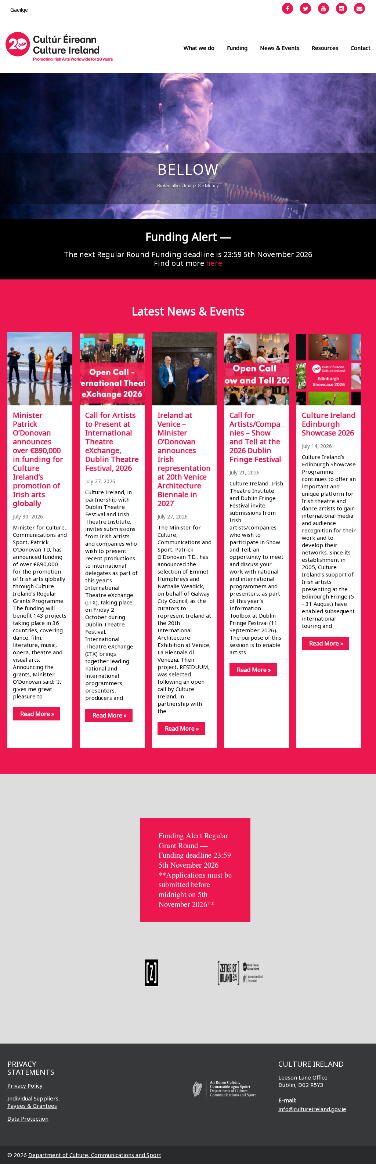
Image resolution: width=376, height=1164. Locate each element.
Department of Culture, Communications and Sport (94, 1154)
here (214, 263)
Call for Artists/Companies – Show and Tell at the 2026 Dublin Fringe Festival (255, 437)
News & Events (279, 47)
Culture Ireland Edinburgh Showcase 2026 (329, 424)
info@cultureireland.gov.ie (312, 1109)
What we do (199, 47)
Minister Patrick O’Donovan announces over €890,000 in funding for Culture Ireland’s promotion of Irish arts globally (38, 459)
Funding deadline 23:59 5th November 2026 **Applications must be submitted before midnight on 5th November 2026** (195, 879)
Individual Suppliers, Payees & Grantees (33, 1102)
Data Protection (27, 1118)
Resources (325, 47)
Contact (360, 47)
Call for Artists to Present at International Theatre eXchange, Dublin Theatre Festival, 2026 (112, 441)
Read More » (37, 714)
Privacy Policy (25, 1085)
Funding (237, 47)
